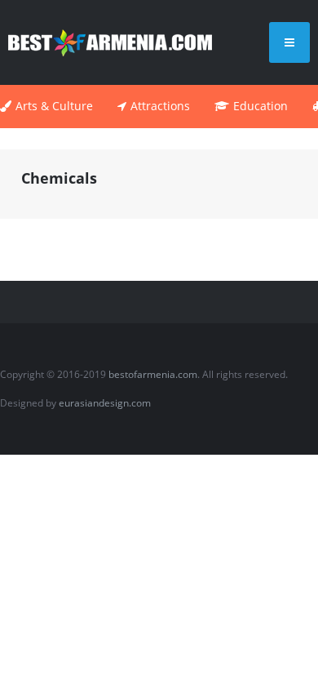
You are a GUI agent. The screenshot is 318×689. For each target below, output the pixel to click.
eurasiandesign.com (105, 403)
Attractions (160, 105)
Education (260, 105)
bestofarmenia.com (152, 374)
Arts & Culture (54, 105)
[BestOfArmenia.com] (110, 41)
